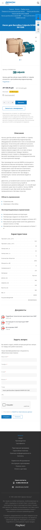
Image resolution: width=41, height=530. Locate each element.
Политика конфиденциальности (20, 453)
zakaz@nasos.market (22, 487)
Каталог (20, 435)
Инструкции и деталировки (20, 463)
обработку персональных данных (22, 412)
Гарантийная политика (20, 451)
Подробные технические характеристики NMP (21, 316)
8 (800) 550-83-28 (22, 483)
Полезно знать (20, 466)
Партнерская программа (20, 448)
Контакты (20, 456)
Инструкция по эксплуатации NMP (17, 322)
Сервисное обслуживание (20, 461)
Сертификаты (20, 443)
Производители (20, 441)
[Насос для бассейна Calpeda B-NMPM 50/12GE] (20, 47)
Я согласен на (18, 412)
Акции (20, 438)
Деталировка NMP (12, 327)
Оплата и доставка (20, 469)
